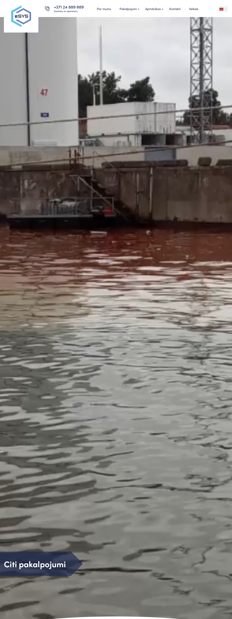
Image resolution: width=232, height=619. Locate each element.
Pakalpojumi (128, 9)
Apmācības (153, 9)
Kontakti (175, 9)
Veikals (193, 9)
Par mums (104, 9)
